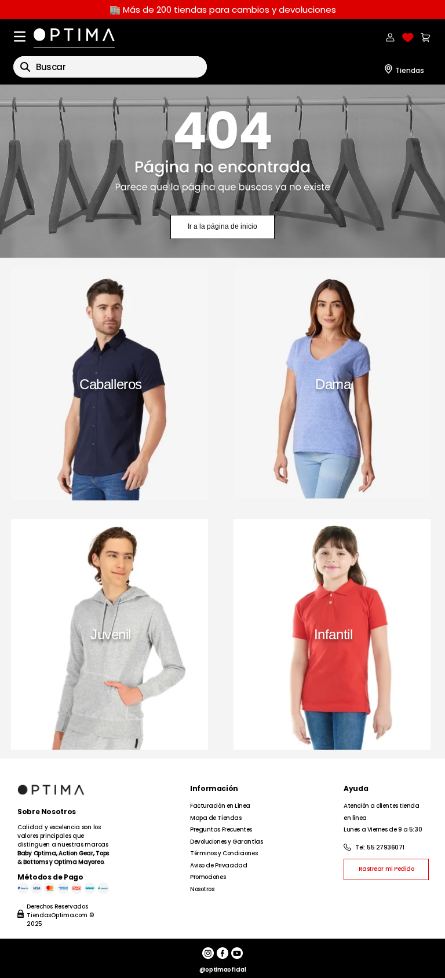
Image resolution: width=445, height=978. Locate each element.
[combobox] (110, 67)
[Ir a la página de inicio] (222, 171)
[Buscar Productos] (25, 67)
